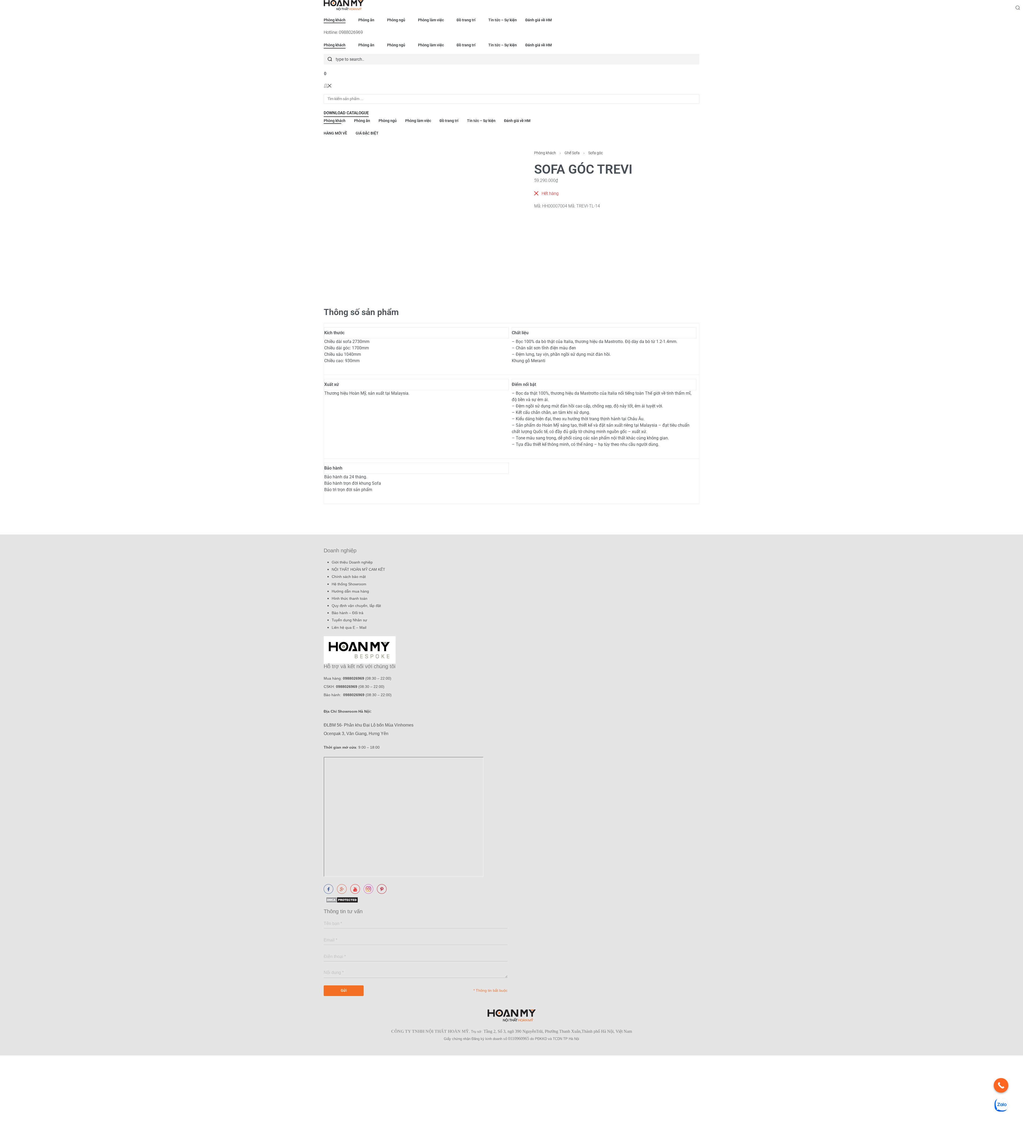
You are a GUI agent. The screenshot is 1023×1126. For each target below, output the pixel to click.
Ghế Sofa (572, 153)
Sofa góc (595, 153)
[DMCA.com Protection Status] (341, 899)
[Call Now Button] (1001, 1085)
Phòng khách (545, 153)
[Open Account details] (328, 86)
